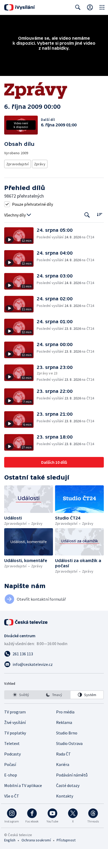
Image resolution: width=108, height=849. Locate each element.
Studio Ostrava (69, 743)
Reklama (64, 722)
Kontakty (64, 796)
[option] (21, 695)
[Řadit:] (99, 214)
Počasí (10, 764)
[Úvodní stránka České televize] (26, 622)
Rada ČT (63, 754)
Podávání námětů (72, 775)
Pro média (65, 711)
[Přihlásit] (90, 7)
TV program (15, 711)
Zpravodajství (17, 164)
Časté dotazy (67, 785)
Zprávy (39, 164)
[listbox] (54, 694)
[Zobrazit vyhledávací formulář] (78, 7)
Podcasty (12, 754)
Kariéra (62, 764)
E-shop (10, 775)
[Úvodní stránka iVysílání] (19, 7)
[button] (20, 235)
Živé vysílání (15, 722)
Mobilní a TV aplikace (23, 785)
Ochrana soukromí (36, 840)
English (9, 840)
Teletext (12, 743)
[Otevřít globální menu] (102, 7)
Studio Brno (66, 732)
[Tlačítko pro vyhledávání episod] (87, 215)
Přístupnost (66, 840)
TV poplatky (15, 732)
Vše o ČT (11, 796)
